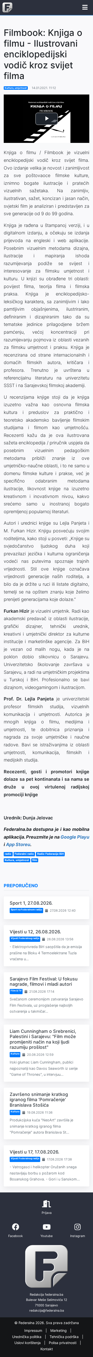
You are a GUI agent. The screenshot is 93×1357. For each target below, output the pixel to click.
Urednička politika (27, 1337)
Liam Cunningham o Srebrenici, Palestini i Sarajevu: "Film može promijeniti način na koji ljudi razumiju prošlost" (43, 1039)
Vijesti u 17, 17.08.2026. (34, 1152)
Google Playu (75, 837)
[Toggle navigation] (85, 7)
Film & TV (16, 990)
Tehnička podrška (65, 1337)
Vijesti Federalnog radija (25, 938)
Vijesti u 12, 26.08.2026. (35, 931)
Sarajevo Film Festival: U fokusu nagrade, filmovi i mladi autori (44, 981)
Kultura (15, 1053)
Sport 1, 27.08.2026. (31, 903)
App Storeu (18, 844)
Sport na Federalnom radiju (26, 909)
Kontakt (46, 1349)
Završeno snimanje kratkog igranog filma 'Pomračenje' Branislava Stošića (39, 1100)
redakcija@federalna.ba (46, 1310)
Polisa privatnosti (63, 1343)
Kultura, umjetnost (16, 88)
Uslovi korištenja (28, 1343)
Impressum (33, 1330)
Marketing (59, 1330)
